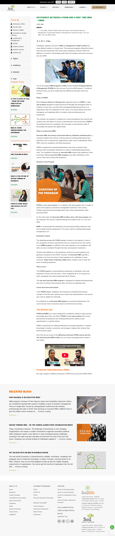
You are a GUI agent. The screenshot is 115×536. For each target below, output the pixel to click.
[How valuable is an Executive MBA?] (91, 405)
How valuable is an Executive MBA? (24, 397)
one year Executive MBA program (71, 88)
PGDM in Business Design (61, 30)
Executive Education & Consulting (43, 498)
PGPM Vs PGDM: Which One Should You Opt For (19, 206)
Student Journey (18, 49)
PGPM (64, 2)
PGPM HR (36, 492)
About (11, 489)
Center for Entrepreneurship (66, 489)
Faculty (43, 7)
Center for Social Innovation (66, 492)
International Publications (40, 509)
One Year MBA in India (19, 154)
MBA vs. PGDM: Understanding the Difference (18, 130)
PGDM (58, 2)
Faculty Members (38, 506)
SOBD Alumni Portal (66, 510)
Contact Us (63, 517)
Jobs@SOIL (12, 514)
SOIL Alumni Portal (66, 507)
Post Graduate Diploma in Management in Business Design (64, 32)
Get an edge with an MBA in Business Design (28, 452)
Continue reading (44, 411)
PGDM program (45, 271)
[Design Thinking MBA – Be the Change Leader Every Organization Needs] (91, 432)
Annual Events (13, 512)
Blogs (60, 514)
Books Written (37, 512)
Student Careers (18, 46)
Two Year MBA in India (48, 35)
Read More (14, 109)
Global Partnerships (15, 509)
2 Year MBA (43, 30)
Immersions (69, 7)
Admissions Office (19, 24)
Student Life (17, 52)
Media (11, 506)
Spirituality (12, 492)
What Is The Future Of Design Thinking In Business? (20, 179)
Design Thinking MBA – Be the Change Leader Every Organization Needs (41, 425)
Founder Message (14, 495)
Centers (55, 7)
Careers (82, 7)
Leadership (12, 503)
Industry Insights (18, 30)
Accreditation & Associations (17, 498)
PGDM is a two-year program (46, 205)
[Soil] (11, 6)
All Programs (98, 7)
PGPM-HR (71, 2)
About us (30, 7)
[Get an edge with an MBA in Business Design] (91, 460)
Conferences (37, 514)
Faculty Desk (17, 27)
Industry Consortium (15, 501)
